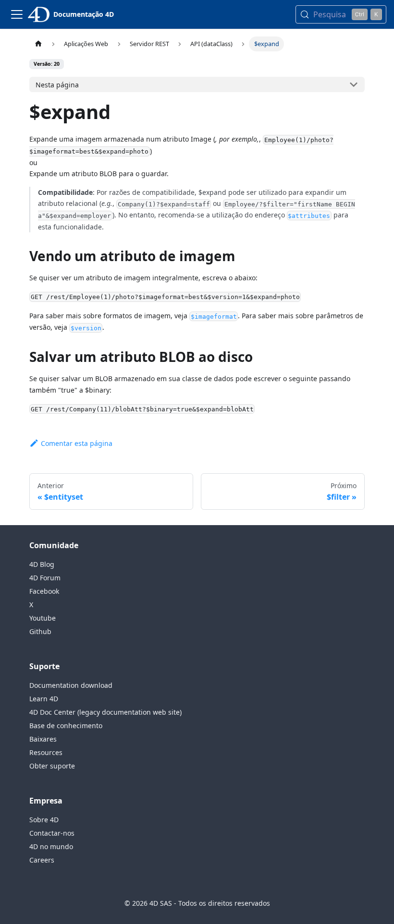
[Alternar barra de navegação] (17, 14)
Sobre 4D (44, 819)
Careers (41, 859)
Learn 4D (43, 698)
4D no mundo (51, 846)
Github (40, 631)
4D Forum (45, 577)
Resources (45, 752)
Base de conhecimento (65, 725)
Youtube (42, 618)
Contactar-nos (51, 833)
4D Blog (41, 564)
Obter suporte (52, 765)
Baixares (43, 739)
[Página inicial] (38, 43)
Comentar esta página (76, 443)
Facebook (44, 591)
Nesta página (57, 84)
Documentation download (70, 685)
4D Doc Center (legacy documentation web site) (105, 712)
